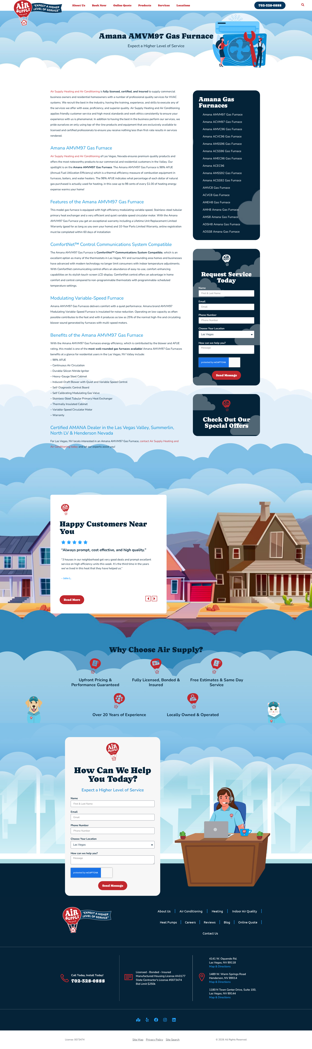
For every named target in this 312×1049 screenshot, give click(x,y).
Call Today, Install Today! (87, 975)
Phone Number (207, 315)
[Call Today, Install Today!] (65, 978)
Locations (183, 5)
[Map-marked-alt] (138, 1020)
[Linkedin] (174, 1020)
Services (164, 5)
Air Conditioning (191, 911)
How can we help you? (212, 343)
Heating (217, 911)
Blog (227, 922)
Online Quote (122, 5)
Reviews (209, 922)
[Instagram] (165, 1020)
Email (202, 301)
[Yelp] (147, 1020)
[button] (148, 598)
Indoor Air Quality (244, 911)
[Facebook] (156, 1020)
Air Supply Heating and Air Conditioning (75, 91)
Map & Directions (220, 966)
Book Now (99, 5)
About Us (78, 5)
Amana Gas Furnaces (216, 102)
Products (144, 5)
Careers (190, 922)
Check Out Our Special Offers (226, 422)
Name (202, 288)
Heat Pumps (168, 922)
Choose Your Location (211, 328)
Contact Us (210, 933)
